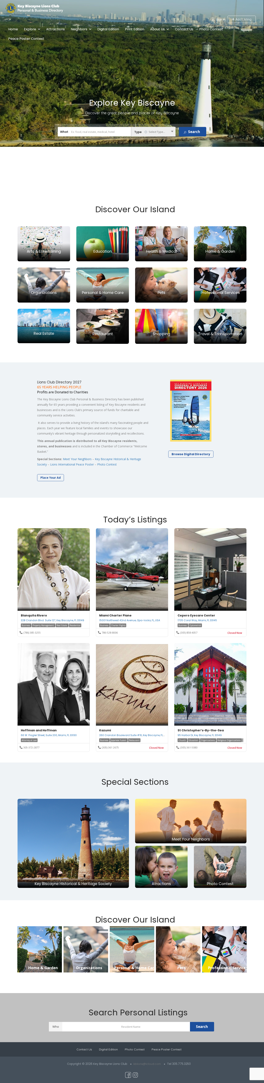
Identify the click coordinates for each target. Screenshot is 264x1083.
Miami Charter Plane (115, 615)
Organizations (208, 740)
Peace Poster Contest (26, 38)
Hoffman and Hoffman (39, 730)
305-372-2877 (31, 747)
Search (202, 1026)
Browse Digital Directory (191, 454)
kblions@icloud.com (147, 1064)
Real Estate (62, 625)
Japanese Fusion (119, 740)
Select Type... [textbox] (157, 132)
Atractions (161, 883)
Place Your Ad (50, 478)
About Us (157, 29)
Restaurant (134, 740)
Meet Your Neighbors (77, 459)
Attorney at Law (29, 740)
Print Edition (134, 29)
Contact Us (184, 29)
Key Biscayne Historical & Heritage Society (73, 883)
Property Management (43, 625)
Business (26, 625)
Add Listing (243, 19)
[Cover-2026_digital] (190, 411)
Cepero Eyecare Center (196, 615)
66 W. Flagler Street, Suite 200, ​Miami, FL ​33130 (49, 735)
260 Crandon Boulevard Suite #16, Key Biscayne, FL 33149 (135, 735)
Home (13, 29)
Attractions (55, 29)
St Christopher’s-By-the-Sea (201, 730)
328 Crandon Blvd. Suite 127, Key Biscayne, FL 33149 (52, 620)
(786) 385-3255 (32, 632)
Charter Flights (118, 625)
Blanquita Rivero (34, 615)
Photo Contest (211, 29)
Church (182, 740)
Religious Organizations (229, 740)
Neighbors (79, 29)
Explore (30, 29)
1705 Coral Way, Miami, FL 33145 (197, 620)
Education (194, 740)
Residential (75, 625)
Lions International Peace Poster (72, 464)
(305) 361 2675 (110, 747)
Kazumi (105, 730)
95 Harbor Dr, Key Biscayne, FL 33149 (200, 735)
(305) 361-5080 (188, 747)
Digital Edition (108, 29)
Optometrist (195, 625)
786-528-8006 (110, 632)
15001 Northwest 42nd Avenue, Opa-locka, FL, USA (129, 620)
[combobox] (153, 132)
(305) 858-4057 (188, 632)
